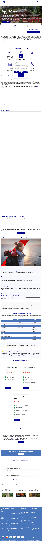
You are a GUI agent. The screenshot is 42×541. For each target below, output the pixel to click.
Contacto (32, 515)
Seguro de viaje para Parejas (5, 530)
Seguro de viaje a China (14, 518)
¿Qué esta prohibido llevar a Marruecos (25, 513)
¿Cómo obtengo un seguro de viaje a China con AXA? (12, 468)
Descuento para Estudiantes (35, 526)
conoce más (21, 454)
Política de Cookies (34, 520)
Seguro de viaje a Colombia (15, 526)
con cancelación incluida (14, 438)
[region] (21, 66)
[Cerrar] (28, 55)
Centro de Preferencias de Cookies (35, 529)
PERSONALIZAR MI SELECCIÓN (21, 75)
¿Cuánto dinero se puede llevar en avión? (25, 516)
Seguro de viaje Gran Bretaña (15, 513)
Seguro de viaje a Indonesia (15, 521)
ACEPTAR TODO (25, 71)
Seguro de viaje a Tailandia (15, 520)
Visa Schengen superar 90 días (25, 510)
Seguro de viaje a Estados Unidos (15, 511)
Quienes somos (33, 510)
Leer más (3, 497)
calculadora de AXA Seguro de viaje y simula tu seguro (21, 355)
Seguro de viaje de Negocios (5, 520)
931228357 (15, 306)
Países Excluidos (33, 514)
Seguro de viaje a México (14, 523)
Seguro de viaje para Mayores (5, 528)
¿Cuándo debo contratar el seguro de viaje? (10, 470)
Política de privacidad (34, 519)
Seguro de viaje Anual (4, 511)
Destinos (6, 4)
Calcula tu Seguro (5, 21)
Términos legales (33, 517)
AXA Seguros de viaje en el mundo (35, 524)
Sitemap (32, 522)
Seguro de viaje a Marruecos (15, 516)
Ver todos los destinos (14, 528)
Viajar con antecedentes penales (24, 532)
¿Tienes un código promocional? (34, 29)
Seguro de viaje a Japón (14, 515)
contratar (8, 387)
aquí (35, 345)
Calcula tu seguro (33, 31)
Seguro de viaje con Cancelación (4, 515)
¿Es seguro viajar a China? (8, 463)
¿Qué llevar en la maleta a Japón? (25, 518)
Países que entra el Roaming (25, 525)
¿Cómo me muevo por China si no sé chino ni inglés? (12, 475)
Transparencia (7, 306)
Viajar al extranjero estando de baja (25, 521)
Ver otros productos (19, 31)
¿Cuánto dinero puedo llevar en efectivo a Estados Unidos (25, 523)
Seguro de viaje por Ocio (4, 513)
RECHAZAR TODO (18, 71)
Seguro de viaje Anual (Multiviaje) (4, 518)
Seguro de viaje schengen (4, 523)
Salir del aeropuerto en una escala (25, 528)
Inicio (1, 4)
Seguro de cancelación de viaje (5, 525)
